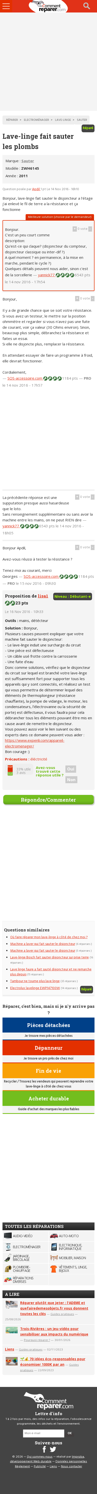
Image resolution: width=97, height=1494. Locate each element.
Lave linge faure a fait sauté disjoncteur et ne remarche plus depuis (51, 972)
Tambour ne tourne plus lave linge (35, 981)
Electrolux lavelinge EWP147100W (35, 988)
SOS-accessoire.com (25, 378)
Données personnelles (71, 1461)
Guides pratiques (62, 1314)
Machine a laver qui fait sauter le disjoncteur (42, 944)
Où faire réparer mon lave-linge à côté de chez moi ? (49, 937)
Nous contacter (71, 1466)
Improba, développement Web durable (47, 1459)
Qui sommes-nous (39, 1456)
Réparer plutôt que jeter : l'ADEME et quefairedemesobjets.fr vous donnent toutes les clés (54, 1308)
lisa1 (43, 596)
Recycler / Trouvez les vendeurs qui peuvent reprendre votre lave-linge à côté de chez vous (48, 1084)
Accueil (48, 6)
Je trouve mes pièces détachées (48, 1036)
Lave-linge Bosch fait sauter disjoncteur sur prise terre (49, 957)
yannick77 (47, 274)
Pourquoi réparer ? (37, 1340)
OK (70, 1433)
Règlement (22, 1466)
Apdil (36, 189)
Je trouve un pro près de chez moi (48, 1058)
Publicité (40, 1466)
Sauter (27, 160)
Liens (9, 1349)
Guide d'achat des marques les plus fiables (48, 1109)
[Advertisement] (48, 61)
